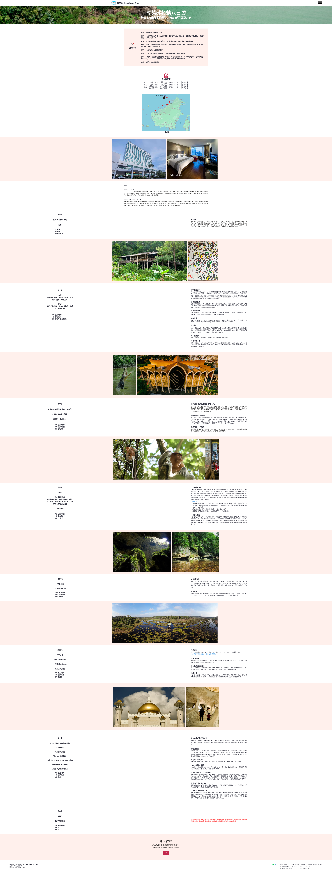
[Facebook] (275, 865)
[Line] (273, 865)
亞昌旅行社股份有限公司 (17, 864)
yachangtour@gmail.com (291, 864)
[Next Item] (215, 158)
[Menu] (319, 2)
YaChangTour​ (32, 864)
